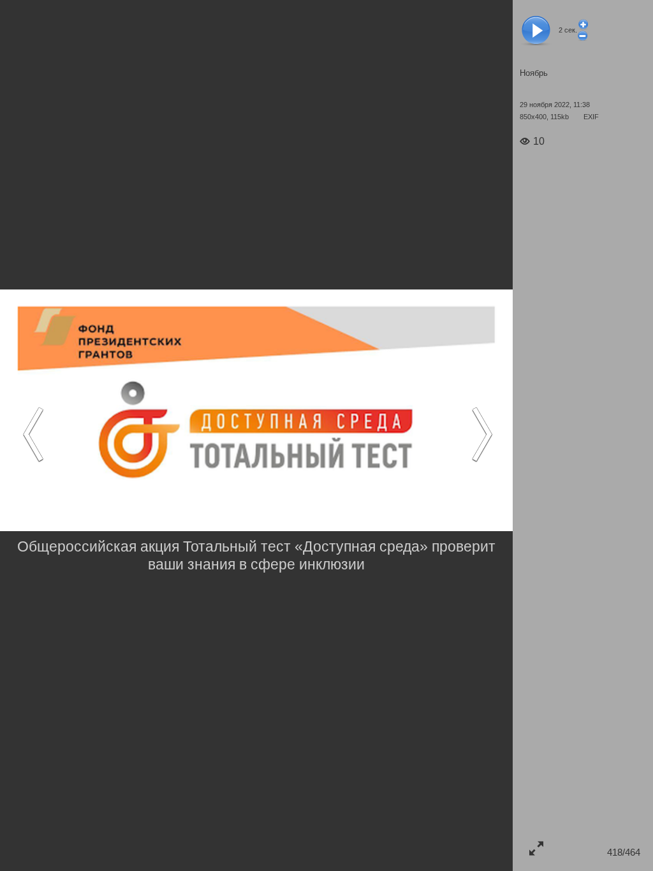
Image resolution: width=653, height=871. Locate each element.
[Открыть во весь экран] (536, 847)
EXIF (591, 117)
